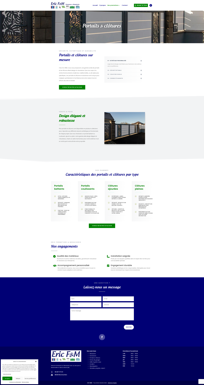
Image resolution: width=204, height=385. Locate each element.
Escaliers (92, 364)
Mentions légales (25, 382)
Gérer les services (7, 374)
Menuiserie (93, 353)
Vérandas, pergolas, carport (97, 368)
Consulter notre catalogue (72, 87)
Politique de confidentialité (15, 382)
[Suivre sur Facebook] (150, 5)
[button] (36, 361)
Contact (125, 5)
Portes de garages (95, 360)
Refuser (18, 378)
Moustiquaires (93, 366)
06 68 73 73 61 (142, 5)
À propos (102, 5)
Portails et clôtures (95, 358)
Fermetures (93, 355)
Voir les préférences (30, 378)
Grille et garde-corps (95, 362)
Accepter (7, 378)
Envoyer (129, 327)
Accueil (95, 5)
